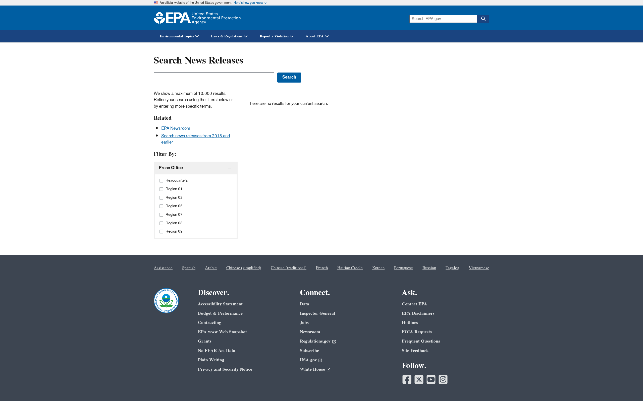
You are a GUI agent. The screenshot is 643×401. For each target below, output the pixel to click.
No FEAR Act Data (216, 350)
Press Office (171, 167)
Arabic (211, 268)
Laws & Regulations (227, 36)
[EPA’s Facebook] (407, 379)
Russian (429, 268)
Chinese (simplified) (243, 268)
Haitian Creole (350, 268)
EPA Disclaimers (418, 313)
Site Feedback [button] (415, 350)
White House (312, 369)
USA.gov (308, 360)
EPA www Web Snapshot (222, 332)
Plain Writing (211, 360)
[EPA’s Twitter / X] (419, 379)
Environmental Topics (177, 36)
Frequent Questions (421, 341)
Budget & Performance (220, 313)
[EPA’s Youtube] (431, 379)
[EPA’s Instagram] (443, 379)
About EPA (315, 36)
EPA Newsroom (175, 128)
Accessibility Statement (220, 304)
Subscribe (309, 350)
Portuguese (403, 268)
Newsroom (310, 332)
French (322, 268)
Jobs (304, 322)
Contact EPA (414, 304)
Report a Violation (274, 36)
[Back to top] (629, 387)
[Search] (483, 19)
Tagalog (452, 268)
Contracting (209, 322)
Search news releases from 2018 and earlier (195, 139)
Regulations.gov (315, 341)
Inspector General (317, 313)
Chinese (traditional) (288, 268)
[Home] (197, 18)
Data (304, 304)
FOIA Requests (417, 332)
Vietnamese (479, 268)
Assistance (163, 268)
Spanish (188, 268)
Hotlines (410, 322)
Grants (204, 341)
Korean (378, 268)
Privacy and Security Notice (225, 369)
